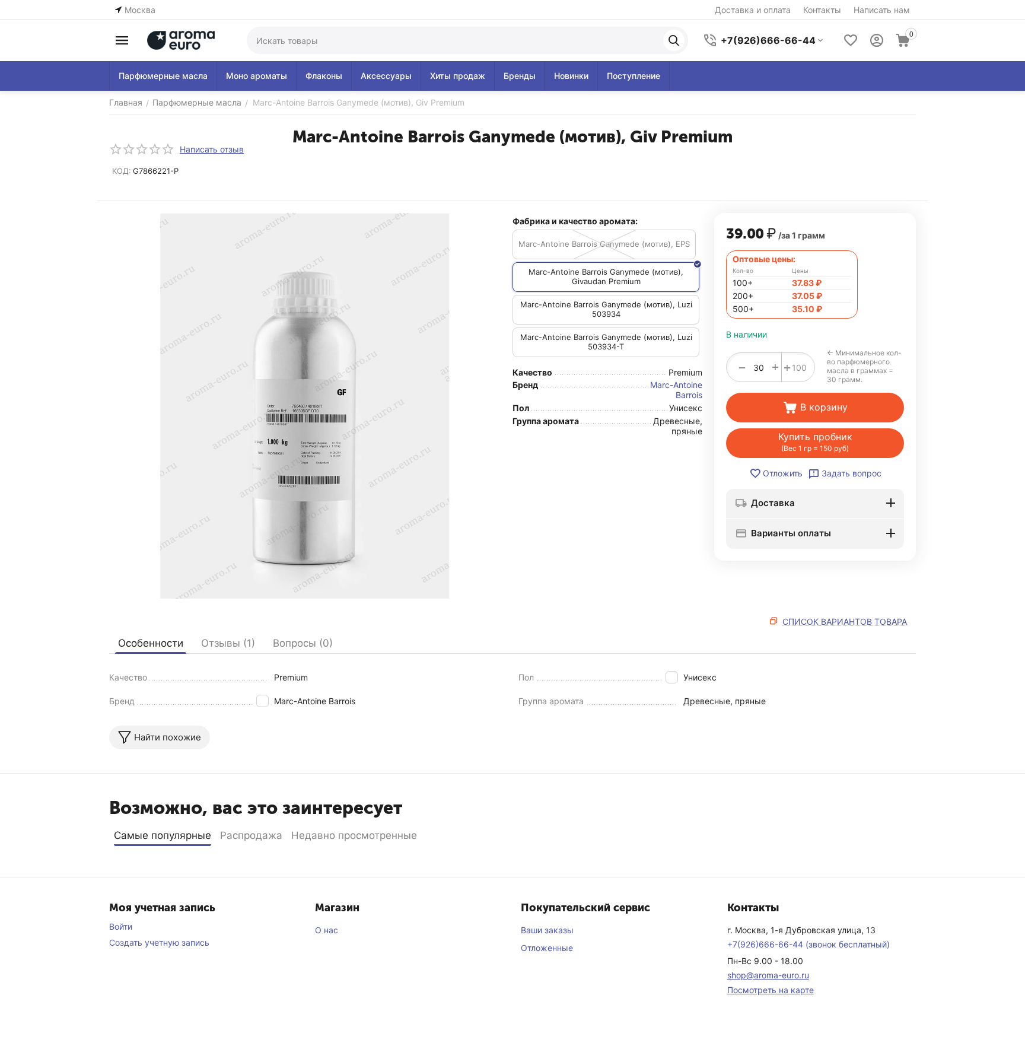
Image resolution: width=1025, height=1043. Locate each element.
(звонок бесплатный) (808, 944)
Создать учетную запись (159, 942)
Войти (120, 926)
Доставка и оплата (753, 10)
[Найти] (674, 40)
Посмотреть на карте (770, 990)
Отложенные (547, 948)
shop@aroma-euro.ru (768, 975)
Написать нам (882, 10)
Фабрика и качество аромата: (575, 221)
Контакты (822, 10)
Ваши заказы (547, 930)
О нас (326, 930)
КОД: (121, 171)
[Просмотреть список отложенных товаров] (850, 40)
